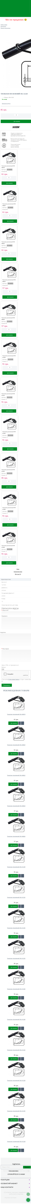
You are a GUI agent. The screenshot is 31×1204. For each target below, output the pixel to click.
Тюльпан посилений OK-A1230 (16, 867)
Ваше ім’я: (6, 610)
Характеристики (18, 571)
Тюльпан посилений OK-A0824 (16, 806)
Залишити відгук (6, 103)
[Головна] (1, 23)
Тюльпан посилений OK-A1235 (16, 1111)
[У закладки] (19, 723)
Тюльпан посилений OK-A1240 (16, 1019)
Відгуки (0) (18, 574)
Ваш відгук (6, 649)
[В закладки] (2, 124)
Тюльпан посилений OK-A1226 (16, 1050)
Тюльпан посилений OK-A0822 (16, 775)
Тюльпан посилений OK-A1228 (16, 1080)
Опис (18, 569)
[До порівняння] (22, 723)
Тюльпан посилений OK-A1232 (16, 897)
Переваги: (5, 616)
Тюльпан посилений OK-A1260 (16, 989)
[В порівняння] (7, 124)
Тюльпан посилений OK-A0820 (16, 745)
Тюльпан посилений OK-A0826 (16, 836)
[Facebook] (15, 1176)
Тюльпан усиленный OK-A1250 (16, 1141)
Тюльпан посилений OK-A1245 (16, 928)
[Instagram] (17, 1176)
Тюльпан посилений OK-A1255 (16, 958)
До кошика (13, 723)
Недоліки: (3, 632)
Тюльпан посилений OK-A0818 (16, 714)
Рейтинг (4, 667)
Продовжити (6, 685)
